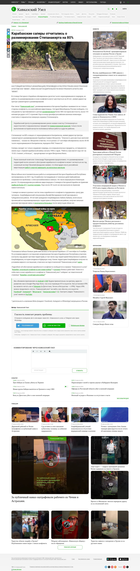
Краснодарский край (30, 17)
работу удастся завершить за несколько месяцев (45, 168)
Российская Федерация (56, 17)
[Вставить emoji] (49, 351)
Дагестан (84, 14)
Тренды (31, 2)
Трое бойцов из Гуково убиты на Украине (28, 382)
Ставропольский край (104, 17)
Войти (124, 9)
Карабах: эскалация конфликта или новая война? (32, 270)
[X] (8, 43)
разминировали (48, 112)
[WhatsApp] (8, 36)
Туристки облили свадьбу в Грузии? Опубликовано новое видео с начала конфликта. (29, 542)
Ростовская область (69, 17)
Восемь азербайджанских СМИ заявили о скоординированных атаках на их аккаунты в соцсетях (109, 75)
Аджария (21, 14)
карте (80, 262)
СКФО (94, 17)
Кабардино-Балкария (102, 14)
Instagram (27, 292)
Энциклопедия (54, 2)
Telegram (37, 286)
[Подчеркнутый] (41, 351)
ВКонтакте (37, 292)
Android (41, 281)
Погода (103, 2)
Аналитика (41, 2)
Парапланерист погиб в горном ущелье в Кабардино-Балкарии (95, 382)
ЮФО (23, 19)
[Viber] (8, 40)
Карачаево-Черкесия (17, 17)
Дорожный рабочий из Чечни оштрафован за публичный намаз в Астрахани (25, 428)
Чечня (113, 17)
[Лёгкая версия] (120, 2)
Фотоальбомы (91, 2)
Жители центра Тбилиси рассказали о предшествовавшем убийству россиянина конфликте (108, 223)
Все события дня (123, 398)
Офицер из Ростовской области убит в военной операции (93, 389)
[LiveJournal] (8, 49)
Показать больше (70, 547)
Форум (65, 2)
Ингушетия (91, 14)
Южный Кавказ (16, 19)
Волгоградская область (68, 14)
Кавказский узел (27, 106)
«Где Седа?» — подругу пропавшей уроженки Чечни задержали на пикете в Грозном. (108, 467)
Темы (23, 2)
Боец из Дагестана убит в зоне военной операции (31, 395)
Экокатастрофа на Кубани (120, 22)
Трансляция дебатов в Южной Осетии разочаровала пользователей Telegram (107, 153)
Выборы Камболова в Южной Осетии (70, 22)
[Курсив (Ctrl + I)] (37, 351)
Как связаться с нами (84, 559)
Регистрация (38, 370)
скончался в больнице (43, 203)
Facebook (17, 292)
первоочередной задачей (60, 126)
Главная (13, 26)
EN (128, 2)
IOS (46, 281)
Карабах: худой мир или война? (32, 275)
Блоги (73, 2)
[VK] (8, 30)
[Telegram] (8, 33)
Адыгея (27, 14)
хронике (57, 270)
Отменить (79, 370)
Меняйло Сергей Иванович (103, 297)
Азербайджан (35, 14)
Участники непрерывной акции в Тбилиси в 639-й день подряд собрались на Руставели (109, 186)
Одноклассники (49, 292)
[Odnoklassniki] (8, 46)
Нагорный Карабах (43, 17)
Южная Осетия (121, 17)
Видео (81, 2)
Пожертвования (97, 559)
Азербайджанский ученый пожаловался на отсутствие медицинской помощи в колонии (83, 428)
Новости (14, 2)
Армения (43, 14)
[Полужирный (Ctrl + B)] (33, 351)
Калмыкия (112, 14)
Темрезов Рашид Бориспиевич (104, 271)
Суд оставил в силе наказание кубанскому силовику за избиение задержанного (54, 428)
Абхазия (14, 14)
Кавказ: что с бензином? (21, 22)
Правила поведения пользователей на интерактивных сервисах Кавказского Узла (51, 566)
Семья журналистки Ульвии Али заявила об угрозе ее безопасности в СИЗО (109, 115)
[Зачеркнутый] (45, 351)
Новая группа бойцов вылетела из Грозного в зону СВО (33, 389)
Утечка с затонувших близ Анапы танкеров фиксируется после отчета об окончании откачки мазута (114, 428)
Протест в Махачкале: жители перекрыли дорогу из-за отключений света (109, 502)
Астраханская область (53, 14)
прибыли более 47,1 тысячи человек (26, 185)
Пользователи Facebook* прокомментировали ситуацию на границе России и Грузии (109, 52)
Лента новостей (22, 26)
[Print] (8, 56)
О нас (73, 559)
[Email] (8, 53)
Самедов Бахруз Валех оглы (103, 324)
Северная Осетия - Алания (84, 17)
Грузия (78, 14)
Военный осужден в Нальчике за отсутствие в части (91, 395)
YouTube (28, 294)
